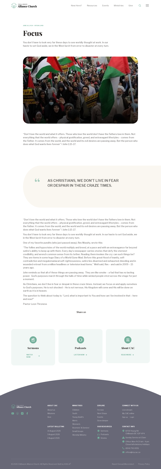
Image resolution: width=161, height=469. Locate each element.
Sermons (104, 431)
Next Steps (102, 413)
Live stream (127, 410)
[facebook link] (12, 413)
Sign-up (125, 417)
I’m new (100, 410)
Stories (104, 438)
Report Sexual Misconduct (123, 464)
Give (131, 5)
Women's (76, 424)
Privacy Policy (144, 464)
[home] (24, 5)
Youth (74, 413)
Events (105, 5)
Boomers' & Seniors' (81, 428)
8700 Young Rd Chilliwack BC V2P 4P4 (135, 432)
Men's (74, 420)
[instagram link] (22, 413)
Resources (92, 5)
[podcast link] (17, 413)
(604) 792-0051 (132, 448)
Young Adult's (78, 417)
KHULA (67, 464)
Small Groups (77, 431)
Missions (51, 413)
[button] (94, 5)
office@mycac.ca (133, 452)
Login (132, 417)
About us (51, 410)
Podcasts (105, 434)
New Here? (76, 5)
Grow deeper (102, 420)
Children (75, 410)
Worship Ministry (79, 435)
